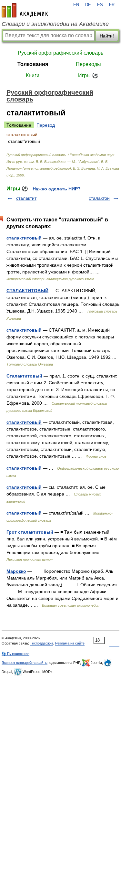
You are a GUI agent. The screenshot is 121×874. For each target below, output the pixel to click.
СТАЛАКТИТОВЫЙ (27, 290)
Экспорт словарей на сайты (24, 663)
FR (112, 5)
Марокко (16, 571)
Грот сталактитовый (29, 532)
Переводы (88, 64)
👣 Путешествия (15, 654)
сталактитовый (24, 237)
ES (100, 5)
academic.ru (25, 10)
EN (76, 5)
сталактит (26, 198)
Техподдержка (41, 643)
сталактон (99, 198)
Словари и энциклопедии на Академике (55, 24)
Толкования (32, 64)
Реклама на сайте (70, 643)
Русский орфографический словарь (60, 53)
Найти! (107, 35)
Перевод (45, 125)
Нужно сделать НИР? (57, 188)
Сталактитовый (24, 375)
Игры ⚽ (88, 75)
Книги (32, 75)
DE (88, 5)
